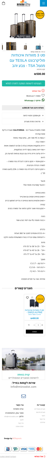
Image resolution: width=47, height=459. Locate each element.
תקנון (22, 420)
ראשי (43, 416)
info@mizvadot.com (23, 386)
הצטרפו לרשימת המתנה (8, 456)
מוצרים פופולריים (39, 409)
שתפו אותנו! (20, 426)
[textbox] (23, 385)
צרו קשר (42, 419)
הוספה (34, 331)
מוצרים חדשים (40, 412)
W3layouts (17, 438)
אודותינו (42, 422)
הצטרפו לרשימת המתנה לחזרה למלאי (23, 83)
